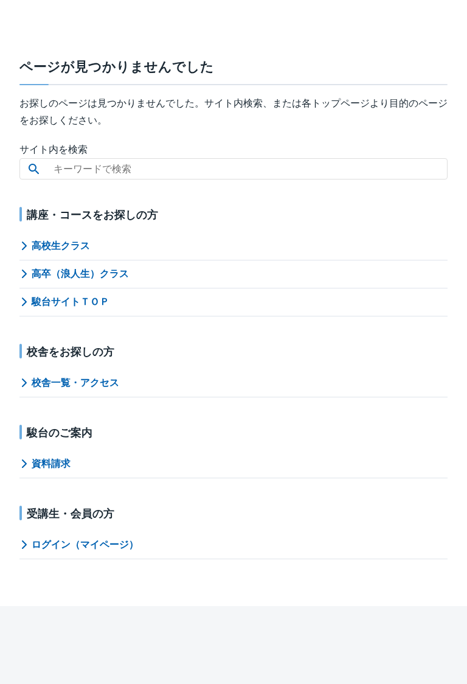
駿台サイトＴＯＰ (70, 301)
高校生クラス (61, 245)
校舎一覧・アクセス (75, 382)
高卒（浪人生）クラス (80, 273)
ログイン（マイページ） (85, 544)
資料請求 (51, 463)
